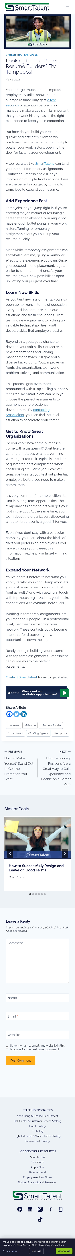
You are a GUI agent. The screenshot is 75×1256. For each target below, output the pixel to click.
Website (13, 1035)
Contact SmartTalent (21, 677)
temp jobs (60, 733)
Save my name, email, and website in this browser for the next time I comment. (37, 1047)
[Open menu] (67, 7)
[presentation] (37, 838)
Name (13, 998)
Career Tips (14, 54)
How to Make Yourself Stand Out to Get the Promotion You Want (18, 765)
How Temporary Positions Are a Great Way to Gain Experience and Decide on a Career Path (56, 768)
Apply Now (37, 1167)
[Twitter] (16, 714)
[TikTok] (40, 1219)
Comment (16, 943)
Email (12, 1016)
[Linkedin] (23, 714)
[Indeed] (50, 1209)
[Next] (65, 853)
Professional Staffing (37, 1141)
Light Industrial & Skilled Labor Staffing (38, 1136)
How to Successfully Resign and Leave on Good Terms (36, 868)
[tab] (30, 894)
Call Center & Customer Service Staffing (37, 1121)
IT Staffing (38, 1131)
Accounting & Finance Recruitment (37, 1116)
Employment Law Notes (37, 1177)
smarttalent (15, 733)
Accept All (64, 1251)
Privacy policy (10, 1251)
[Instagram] (40, 1209)
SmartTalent (44, 163)
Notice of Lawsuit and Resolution (37, 1182)
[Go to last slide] (10, 853)
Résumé (30, 725)
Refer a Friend (37, 1172)
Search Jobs (37, 1157)
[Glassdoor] (61, 1209)
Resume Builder (51, 725)
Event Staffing (37, 1126)
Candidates (37, 1162)
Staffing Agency (38, 733)
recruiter (13, 725)
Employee (31, 54)
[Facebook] (9, 714)
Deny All (36, 1251)
